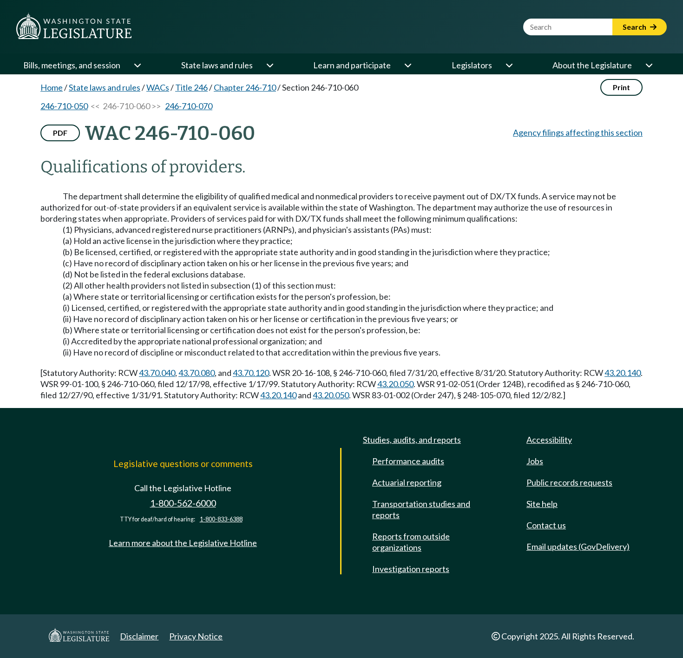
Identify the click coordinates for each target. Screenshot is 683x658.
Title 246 (191, 87)
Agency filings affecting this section (578, 132)
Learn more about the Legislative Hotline (183, 543)
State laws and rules (217, 65)
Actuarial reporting (406, 482)
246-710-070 (188, 106)
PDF (60, 132)
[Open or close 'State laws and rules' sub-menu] (269, 65)
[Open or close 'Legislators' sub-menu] (509, 65)
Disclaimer (139, 636)
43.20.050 (395, 384)
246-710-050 (64, 106)
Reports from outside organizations (411, 542)
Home (51, 87)
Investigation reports (410, 569)
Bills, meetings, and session (71, 65)
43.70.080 (196, 373)
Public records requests (569, 482)
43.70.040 (157, 373)
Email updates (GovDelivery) (578, 546)
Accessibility (549, 439)
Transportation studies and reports (421, 509)
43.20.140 (622, 373)
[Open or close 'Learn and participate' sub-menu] (407, 65)
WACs (157, 87)
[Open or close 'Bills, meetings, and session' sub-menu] (137, 65)
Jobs (534, 461)
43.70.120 (251, 373)
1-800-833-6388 (221, 519)
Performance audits (408, 461)
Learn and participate (352, 65)
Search (635, 26)
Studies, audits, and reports (412, 439)
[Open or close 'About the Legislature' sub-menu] (648, 65)
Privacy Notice (196, 636)
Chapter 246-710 (245, 87)
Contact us (546, 525)
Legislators (472, 65)
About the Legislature (592, 65)
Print (621, 87)
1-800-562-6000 (183, 503)
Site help (542, 504)
